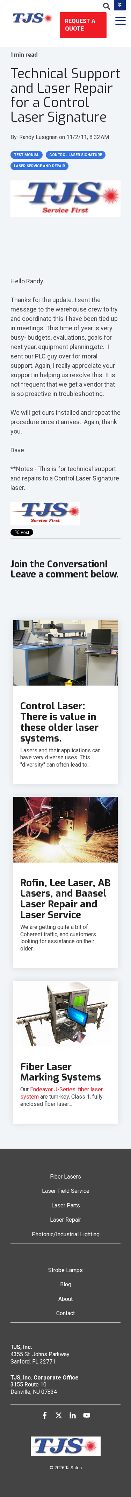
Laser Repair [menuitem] (65, 1219)
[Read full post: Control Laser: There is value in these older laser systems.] (65, 653)
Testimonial (26, 155)
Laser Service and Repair (39, 166)
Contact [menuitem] (65, 1313)
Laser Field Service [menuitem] (65, 1191)
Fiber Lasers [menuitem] (65, 1176)
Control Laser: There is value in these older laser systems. (59, 721)
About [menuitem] (65, 1299)
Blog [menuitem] (65, 1284)
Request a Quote (80, 25)
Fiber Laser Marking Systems (60, 1072)
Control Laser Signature (75, 155)
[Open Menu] (118, 21)
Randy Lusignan (39, 137)
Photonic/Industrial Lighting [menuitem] (66, 1234)
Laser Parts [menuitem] (65, 1205)
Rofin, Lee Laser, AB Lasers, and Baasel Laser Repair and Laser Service (65, 898)
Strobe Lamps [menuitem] (65, 1270)
